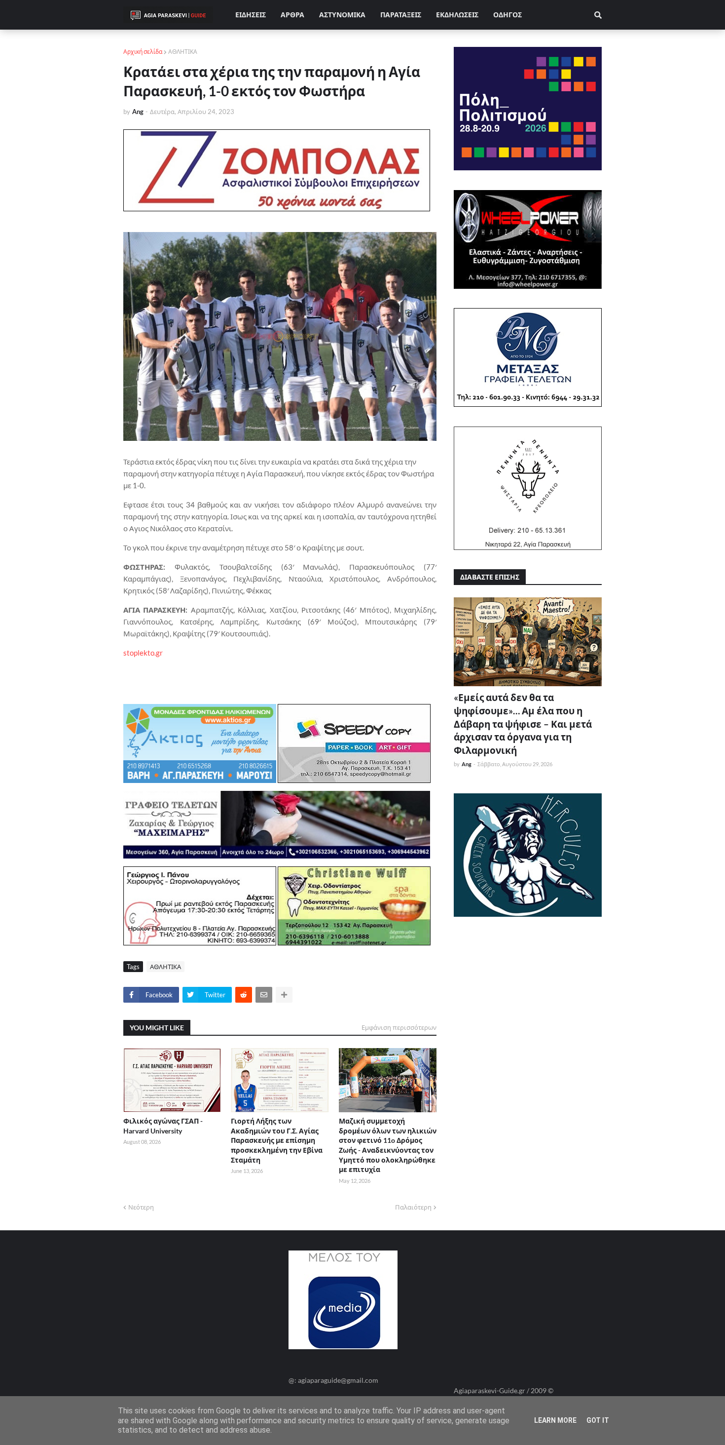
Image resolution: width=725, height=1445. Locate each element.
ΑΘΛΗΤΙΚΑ (182, 51)
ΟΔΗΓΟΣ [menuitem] (507, 14)
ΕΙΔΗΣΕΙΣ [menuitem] (250, 14)
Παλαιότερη (413, 1207)
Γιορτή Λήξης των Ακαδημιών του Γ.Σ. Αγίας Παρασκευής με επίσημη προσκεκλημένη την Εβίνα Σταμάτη (277, 1140)
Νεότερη (141, 1207)
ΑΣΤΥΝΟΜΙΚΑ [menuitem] (342, 14)
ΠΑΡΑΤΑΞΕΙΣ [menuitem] (400, 14)
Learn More (555, 1420)
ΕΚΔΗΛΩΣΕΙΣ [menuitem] (457, 14)
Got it (597, 1420)
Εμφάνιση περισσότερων (399, 1027)
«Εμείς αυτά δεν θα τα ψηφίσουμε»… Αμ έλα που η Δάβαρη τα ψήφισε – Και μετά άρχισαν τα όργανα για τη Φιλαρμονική (523, 723)
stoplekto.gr (143, 652)
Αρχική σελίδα (142, 51)
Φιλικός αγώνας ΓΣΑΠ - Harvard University (163, 1126)
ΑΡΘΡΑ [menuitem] (292, 14)
